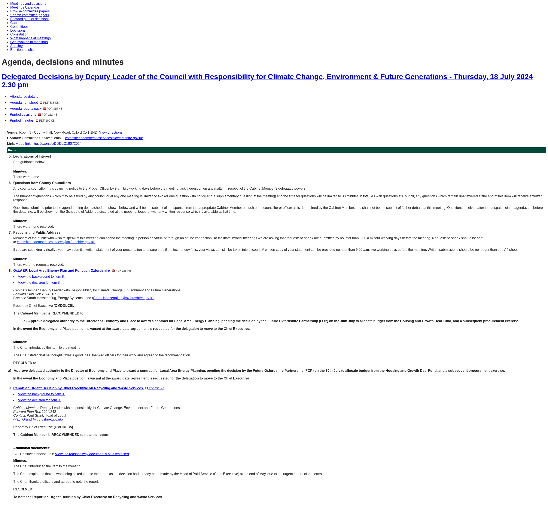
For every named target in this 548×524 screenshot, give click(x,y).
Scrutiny (16, 46)
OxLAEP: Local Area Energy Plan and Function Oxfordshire (72, 270)
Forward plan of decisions (29, 19)
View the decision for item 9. (39, 400)
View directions (110, 132)
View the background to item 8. (41, 276)
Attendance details (24, 96)
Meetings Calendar (24, 7)
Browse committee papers (30, 11)
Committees (19, 26)
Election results (22, 50)
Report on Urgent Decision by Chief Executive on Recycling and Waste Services (88, 388)
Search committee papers (29, 15)
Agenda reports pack (36, 108)
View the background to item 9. (41, 394)
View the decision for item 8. (39, 282)
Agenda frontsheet (34, 102)
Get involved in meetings (29, 42)
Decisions (17, 30)
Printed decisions (33, 114)
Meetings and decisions (28, 3)
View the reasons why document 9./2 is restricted (92, 454)
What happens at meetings (30, 38)
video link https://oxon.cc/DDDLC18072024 (49, 143)
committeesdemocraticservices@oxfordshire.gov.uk (104, 138)
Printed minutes (32, 120)
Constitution (19, 34)
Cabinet (16, 23)
